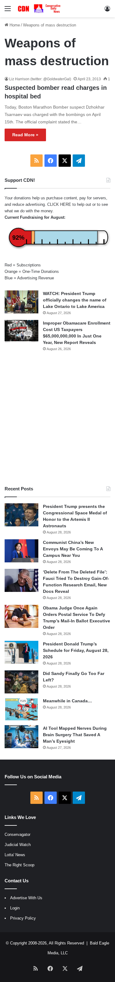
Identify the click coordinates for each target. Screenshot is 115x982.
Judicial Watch (18, 844)
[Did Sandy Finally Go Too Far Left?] (21, 681)
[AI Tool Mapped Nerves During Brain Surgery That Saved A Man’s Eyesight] (21, 736)
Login (15, 908)
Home (14, 25)
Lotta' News (15, 854)
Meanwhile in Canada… (67, 700)
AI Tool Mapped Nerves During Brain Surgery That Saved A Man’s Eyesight (75, 735)
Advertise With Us (26, 898)
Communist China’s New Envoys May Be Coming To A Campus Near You (73, 549)
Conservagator (17, 834)
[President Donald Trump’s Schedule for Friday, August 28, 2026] (21, 652)
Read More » (25, 134)
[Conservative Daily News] (39, 8)
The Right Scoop (19, 865)
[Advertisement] (57, 418)
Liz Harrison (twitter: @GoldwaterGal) (40, 79)
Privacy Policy (23, 918)
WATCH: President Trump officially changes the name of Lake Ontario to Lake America (74, 300)
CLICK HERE (59, 204)
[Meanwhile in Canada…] (21, 709)
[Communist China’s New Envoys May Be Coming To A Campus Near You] (21, 550)
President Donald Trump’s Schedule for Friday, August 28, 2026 (76, 650)
